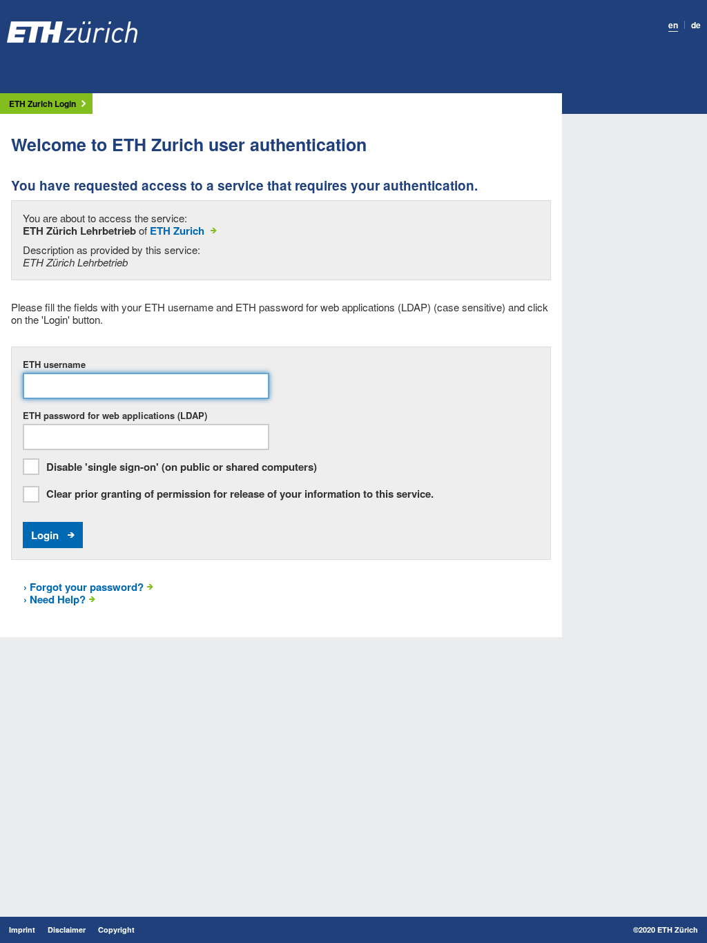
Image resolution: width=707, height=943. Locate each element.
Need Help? (54, 599)
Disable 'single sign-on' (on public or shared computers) (181, 467)
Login (45, 535)
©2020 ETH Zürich (665, 930)
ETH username (54, 364)
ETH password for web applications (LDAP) (115, 415)
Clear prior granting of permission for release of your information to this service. (240, 494)
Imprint (22, 930)
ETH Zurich (177, 230)
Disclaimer (67, 930)
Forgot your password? (83, 586)
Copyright (116, 930)
